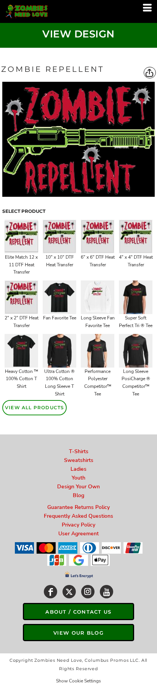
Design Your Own (78, 486)
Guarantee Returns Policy (78, 507)
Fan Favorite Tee (59, 318)
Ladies (78, 469)
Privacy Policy (78, 524)
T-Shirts (78, 451)
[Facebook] (50, 591)
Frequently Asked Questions (78, 516)
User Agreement (78, 533)
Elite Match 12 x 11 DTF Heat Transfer (21, 264)
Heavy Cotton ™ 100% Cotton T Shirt (21, 379)
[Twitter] (69, 591)
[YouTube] (106, 591)
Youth (78, 477)
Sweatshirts (78, 460)
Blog (78, 495)
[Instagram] (88, 591)
